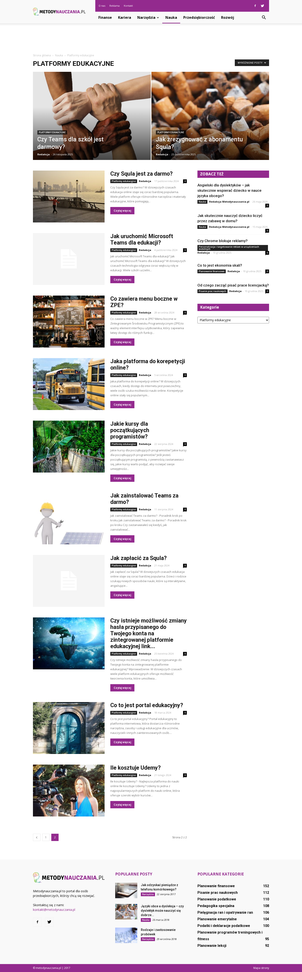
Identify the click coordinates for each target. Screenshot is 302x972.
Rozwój (227, 17)
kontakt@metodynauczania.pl (54, 909)
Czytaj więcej (122, 210)
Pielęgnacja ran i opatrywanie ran (225, 912)
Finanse (105, 17)
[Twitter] (262, 6)
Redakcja (43, 154)
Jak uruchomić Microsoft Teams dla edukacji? (141, 239)
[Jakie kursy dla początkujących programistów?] (69, 447)
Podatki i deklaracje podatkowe (223, 926)
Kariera (124, 17)
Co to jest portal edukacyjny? (146, 705)
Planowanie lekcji (211, 946)
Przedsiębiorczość (199, 17)
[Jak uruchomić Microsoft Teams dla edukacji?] (69, 259)
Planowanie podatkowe (216, 899)
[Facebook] (255, 6)
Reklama (114, 5)
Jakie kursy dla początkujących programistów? (129, 430)
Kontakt (128, 5)
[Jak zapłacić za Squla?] (69, 581)
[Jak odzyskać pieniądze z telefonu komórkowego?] (126, 890)
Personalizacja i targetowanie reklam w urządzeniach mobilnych (229, 248)
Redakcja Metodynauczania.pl (229, 201)
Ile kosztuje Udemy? (135, 768)
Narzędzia (146, 17)
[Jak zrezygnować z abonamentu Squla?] (210, 119)
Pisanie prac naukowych (212, 291)
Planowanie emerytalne (217, 919)
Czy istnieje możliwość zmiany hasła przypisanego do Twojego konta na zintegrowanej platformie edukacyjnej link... (148, 633)
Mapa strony (261, 968)
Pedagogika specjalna (215, 906)
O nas (102, 5)
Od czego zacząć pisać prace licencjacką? (233, 285)
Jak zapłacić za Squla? (138, 558)
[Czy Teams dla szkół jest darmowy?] (92, 123)
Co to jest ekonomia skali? (219, 265)
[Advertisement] (151, 39)
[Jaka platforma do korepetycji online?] (69, 384)
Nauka (171, 17)
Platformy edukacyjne (52, 132)
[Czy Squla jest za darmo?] (69, 196)
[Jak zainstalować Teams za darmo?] (69, 518)
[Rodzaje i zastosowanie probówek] (126, 935)
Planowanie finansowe (211, 271)
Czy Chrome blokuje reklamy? (222, 241)
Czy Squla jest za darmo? (141, 174)
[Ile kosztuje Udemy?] (69, 790)
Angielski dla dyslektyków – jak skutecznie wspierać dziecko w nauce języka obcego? (229, 190)
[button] (263, 17)
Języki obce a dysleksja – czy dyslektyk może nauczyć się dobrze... (162, 910)
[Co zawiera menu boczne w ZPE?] (69, 321)
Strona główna (42, 55)
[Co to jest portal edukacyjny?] (69, 728)
